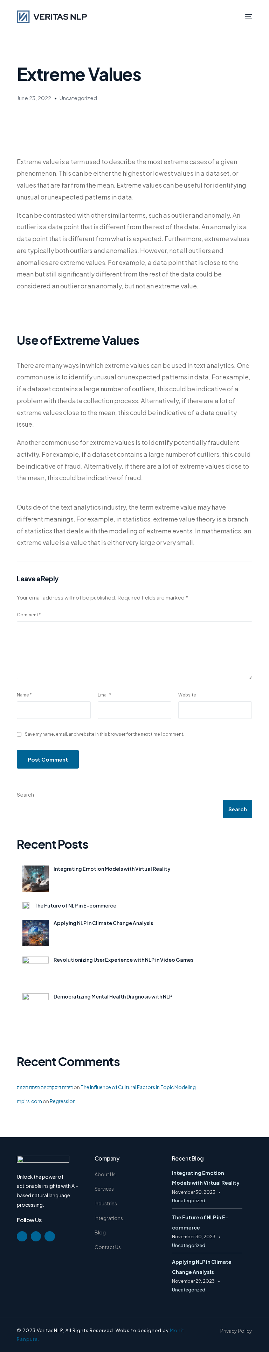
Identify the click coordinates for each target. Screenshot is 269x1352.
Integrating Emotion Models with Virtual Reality (112, 869)
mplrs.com (29, 1101)
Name (24, 695)
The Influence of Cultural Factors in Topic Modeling (138, 1087)
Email (104, 695)
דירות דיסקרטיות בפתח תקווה (45, 1087)
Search (25, 794)
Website (187, 695)
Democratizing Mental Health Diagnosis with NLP (113, 996)
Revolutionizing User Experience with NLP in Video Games (123, 960)
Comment (29, 614)
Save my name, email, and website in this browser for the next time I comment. (104, 734)
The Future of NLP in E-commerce (75, 905)
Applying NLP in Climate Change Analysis (103, 923)
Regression (63, 1101)
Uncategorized (78, 97)
